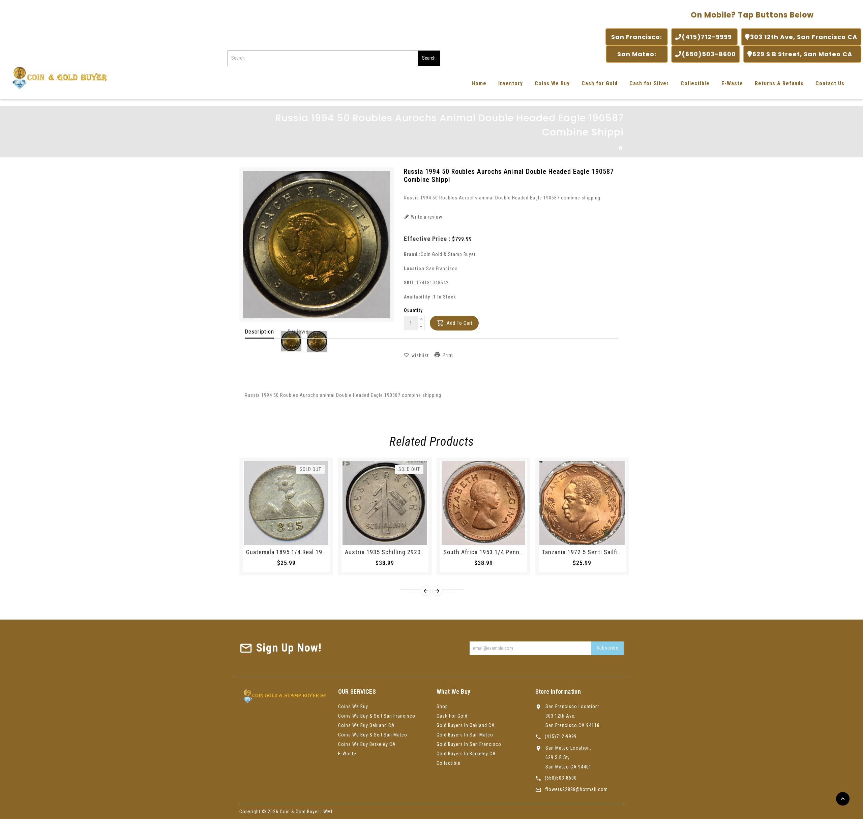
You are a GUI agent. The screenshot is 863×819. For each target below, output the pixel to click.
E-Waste (732, 83)
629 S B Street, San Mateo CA (804, 54)
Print (448, 355)
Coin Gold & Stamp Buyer (448, 254)
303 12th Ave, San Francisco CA (803, 37)
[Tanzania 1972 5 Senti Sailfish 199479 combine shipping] (582, 503)
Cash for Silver (649, 83)
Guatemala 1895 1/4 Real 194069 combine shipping (316, 552)
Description (259, 331)
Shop (442, 706)
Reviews (298, 331)
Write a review (426, 217)
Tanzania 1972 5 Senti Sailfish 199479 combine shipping (619, 552)
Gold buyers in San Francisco (469, 744)
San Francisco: (636, 37)
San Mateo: (636, 54)
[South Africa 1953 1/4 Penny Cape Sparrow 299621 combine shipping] (483, 503)
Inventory (510, 83)
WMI (327, 811)
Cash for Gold (600, 83)
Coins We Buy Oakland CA (366, 725)
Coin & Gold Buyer (299, 811)
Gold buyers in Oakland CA (466, 725)
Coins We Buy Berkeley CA (367, 744)
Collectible (695, 83)
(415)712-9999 (708, 37)
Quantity (413, 310)
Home (479, 83)
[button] (421, 319)
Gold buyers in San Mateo (465, 734)
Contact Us (829, 83)
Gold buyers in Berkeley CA (466, 753)
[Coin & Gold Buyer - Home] (57, 77)
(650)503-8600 (709, 54)
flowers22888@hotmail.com (576, 789)
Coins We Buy (552, 83)
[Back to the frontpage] (621, 148)
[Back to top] (843, 799)
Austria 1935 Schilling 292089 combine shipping (411, 552)
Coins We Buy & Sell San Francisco (376, 716)
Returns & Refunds (779, 83)
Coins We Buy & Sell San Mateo (372, 734)
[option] (291, 341)
